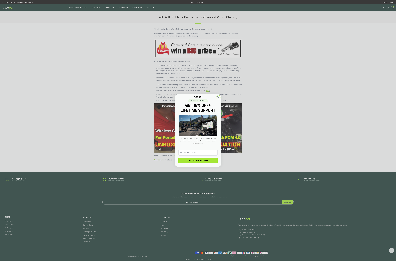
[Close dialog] (218, 97)
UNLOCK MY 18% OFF (198, 160)
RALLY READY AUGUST (198, 101)
